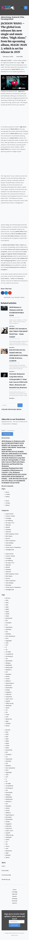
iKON (6, 643)
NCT (6, 672)
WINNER (7, 723)
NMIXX (7, 676)
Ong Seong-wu (9, 683)
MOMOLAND (9, 667)
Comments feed (6, 875)
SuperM (7, 701)
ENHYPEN (8, 629)
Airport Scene (9, 514)
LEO (6, 658)
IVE (6, 649)
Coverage (8, 518)
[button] (21, 8)
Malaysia (8, 663)
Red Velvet (8, 685)
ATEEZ (7, 616)
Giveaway (8, 529)
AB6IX (7, 609)
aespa (7, 611)
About (7, 492)
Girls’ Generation (10, 636)
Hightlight (8, 640)
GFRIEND (8, 634)
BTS (6, 620)
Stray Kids (8, 694)
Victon (7, 714)
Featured (8, 525)
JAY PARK (8, 652)
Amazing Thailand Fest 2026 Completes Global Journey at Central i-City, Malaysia (12, 470)
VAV (6, 712)
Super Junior (9, 699)
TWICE (7, 708)
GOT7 (6, 638)
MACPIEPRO (8, 661)
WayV (6, 721)
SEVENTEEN (8, 687)
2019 (6, 600)
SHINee (7, 690)
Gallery (7, 496)
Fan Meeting (9, 520)
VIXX (6, 717)
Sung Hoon (8, 696)
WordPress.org (6, 879)
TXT (6, 710)
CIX (6, 625)
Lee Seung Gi (9, 656)
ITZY (6, 645)
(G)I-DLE (7, 598)
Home (14, 889)
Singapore (8, 692)
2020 (7, 602)
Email (4, 430)
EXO (6, 631)
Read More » (12, 326)
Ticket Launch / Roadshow (13, 547)
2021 (6, 605)
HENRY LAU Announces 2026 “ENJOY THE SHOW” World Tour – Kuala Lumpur (14, 447)
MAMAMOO (8, 665)
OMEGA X (8, 681)
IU (6, 647)
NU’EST (7, 678)
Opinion (7, 538)
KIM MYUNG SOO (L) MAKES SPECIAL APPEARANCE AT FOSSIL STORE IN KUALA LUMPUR (18, 355)
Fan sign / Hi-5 (9, 522)
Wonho (7, 725)
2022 (6, 607)
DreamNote (8, 627)
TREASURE (8, 705)
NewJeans (8, 674)
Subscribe (7, 434)
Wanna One (8, 719)
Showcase (8, 545)
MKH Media (8, 536)
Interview (8, 531)
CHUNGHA (8, 622)
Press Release (9, 543)
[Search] (20, 405)
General (7, 527)
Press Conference (10, 540)
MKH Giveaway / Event (11, 534)
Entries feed (5, 870)
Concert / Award (10, 516)
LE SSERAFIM (9, 654)
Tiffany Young (9, 703)
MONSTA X (8, 670)
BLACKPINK (8, 618)
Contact (7, 494)
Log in (3, 866)
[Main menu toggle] (25, 7)
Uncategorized (9, 549)
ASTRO (7, 614)
